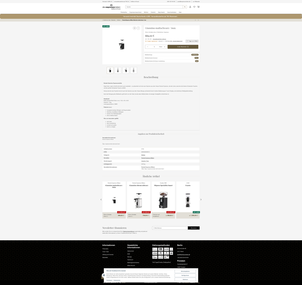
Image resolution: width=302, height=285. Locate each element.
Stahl (197, 61)
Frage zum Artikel (193, 41)
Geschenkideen (171, 12)
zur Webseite (196, 1)
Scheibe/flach (195, 54)
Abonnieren (195, 228)
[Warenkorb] (198, 7)
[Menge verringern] (147, 47)
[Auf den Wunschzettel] (138, 28)
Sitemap (129, 256)
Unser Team (105, 251)
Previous (101, 199)
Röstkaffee (124, 12)
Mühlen (146, 12)
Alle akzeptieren (185, 271)
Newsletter (105, 257)
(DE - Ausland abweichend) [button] (176, 41)
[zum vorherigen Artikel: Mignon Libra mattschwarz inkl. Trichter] (195, 20)
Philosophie (105, 248)
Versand (123, 282)
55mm (196, 57)
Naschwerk (161, 12)
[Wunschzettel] (194, 7)
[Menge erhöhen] (164, 47)
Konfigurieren (185, 275)
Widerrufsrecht (131, 265)
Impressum (109, 280)
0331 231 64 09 (171, 1)
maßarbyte (186, 282)
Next (201, 199)
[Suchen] (185, 6)
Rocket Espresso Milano (114, 183)
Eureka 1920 (163, 183)
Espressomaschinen (135, 12)
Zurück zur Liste (106, 20)
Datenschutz (117, 280)
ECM (188, 183)
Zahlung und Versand (107, 254)
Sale (180, 12)
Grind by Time (145, 161)
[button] (190, 7)
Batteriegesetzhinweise (133, 262)
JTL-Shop (197, 282)
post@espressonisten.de (184, 1)
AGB (128, 254)
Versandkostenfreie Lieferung (159, 39)
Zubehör (153, 12)
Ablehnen (185, 279)
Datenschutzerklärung (128, 231)
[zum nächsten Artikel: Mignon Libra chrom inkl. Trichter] (198, 20)
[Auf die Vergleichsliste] (134, 28)
